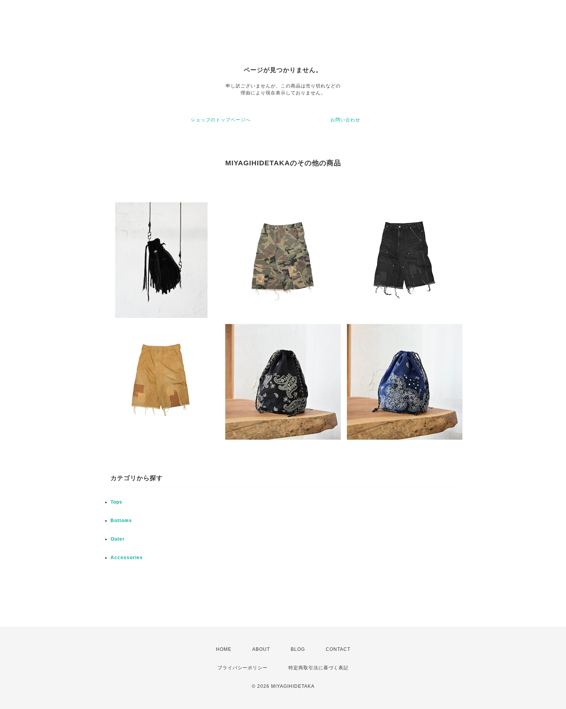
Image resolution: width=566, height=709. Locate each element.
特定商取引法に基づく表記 (318, 667)
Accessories (127, 557)
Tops (116, 502)
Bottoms (121, 520)
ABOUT (261, 649)
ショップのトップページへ (221, 120)
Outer (118, 539)
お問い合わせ (345, 120)
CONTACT (338, 649)
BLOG (298, 649)
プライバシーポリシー (243, 667)
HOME (223, 649)
